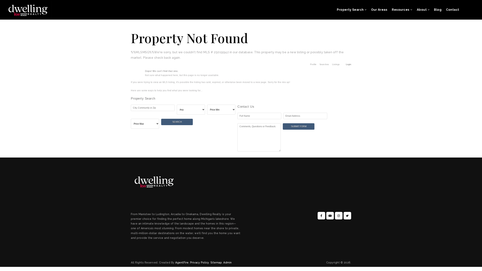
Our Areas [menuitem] (379, 9)
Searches (324, 64)
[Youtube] (329, 216)
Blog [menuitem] (438, 9)
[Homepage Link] (154, 181)
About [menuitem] (422, 9)
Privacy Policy (199, 262)
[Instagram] (338, 216)
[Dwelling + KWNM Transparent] (28, 9)
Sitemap (216, 262)
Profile (313, 64)
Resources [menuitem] (401, 9)
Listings (336, 64)
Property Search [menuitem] (351, 9)
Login (348, 64)
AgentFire (182, 262)
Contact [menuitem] (452, 9)
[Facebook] (321, 216)
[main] (241, 88)
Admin (227, 262)
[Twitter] (346, 216)
